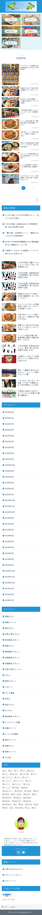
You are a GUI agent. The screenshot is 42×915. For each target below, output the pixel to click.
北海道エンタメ (8, 791)
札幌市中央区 (7, 797)
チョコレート (17, 784)
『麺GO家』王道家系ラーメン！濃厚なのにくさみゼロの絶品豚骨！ (22, 234)
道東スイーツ (10, 752)
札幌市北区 (18, 797)
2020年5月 (9, 471)
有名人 (8, 699)
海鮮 (22, 804)
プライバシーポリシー (14, 875)
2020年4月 (9, 477)
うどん (6, 774)
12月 (23, 770)
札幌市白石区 (17, 801)
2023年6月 (9, 430)
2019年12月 (10, 500)
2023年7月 (9, 424)
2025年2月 (9, 412)
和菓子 (37, 791)
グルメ (8, 675)
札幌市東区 (7, 801)
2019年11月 (10, 506)
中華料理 (16, 787)
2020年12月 (10, 465)
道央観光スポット (12, 716)
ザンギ (18, 777)
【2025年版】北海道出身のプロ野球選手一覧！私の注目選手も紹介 (22, 225)
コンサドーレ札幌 (12, 722)
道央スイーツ (10, 740)
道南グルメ (9, 616)
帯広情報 (27, 794)
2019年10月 (10, 512)
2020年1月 (9, 494)
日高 (35, 794)
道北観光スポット (12, 640)
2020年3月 (9, 483)
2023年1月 (9, 442)
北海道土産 (19, 791)
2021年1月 (9, 459)
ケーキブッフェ (8, 777)
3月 (5, 770)
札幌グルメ (9, 746)
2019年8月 (9, 524)
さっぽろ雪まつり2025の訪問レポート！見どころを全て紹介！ (22, 216)
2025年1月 (9, 418)
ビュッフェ (7, 787)
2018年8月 (9, 594)
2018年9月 (9, 589)
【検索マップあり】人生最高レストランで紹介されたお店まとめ (21, 252)
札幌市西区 (28, 801)
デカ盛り (27, 784)
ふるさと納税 (25, 774)
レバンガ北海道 (11, 734)
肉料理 (6, 808)
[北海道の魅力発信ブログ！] (21, 10)
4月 (11, 770)
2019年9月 (9, 518)
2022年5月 (9, 447)
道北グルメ (9, 628)
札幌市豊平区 (7, 804)
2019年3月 (9, 553)
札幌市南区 (28, 797)
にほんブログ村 (8, 899)
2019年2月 (9, 559)
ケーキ (34, 774)
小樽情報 (6, 794)
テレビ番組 (9, 693)
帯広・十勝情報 (17, 794)
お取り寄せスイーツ (13, 669)
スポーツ (8, 687)
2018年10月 (10, 583)
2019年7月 (9, 530)
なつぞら (8, 710)
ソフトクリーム (19, 781)
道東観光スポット (12, 658)
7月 (17, 770)
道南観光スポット (12, 652)
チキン (29, 781)
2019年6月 (9, 536)
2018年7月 (9, 600)
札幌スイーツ (10, 728)
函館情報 (25, 787)
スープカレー (7, 781)
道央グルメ (9, 705)
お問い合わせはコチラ (14, 869)
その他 (8, 757)
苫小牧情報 (20, 808)
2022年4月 (9, 453)
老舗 (37, 804)
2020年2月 (9, 489)
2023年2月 (9, 436)
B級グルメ (31, 770)
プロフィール (10, 881)
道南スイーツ (10, 622)
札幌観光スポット (12, 663)
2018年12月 (10, 571)
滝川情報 (29, 804)
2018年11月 (10, 577)
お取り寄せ (15, 774)
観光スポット (10, 681)
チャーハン (7, 784)
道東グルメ (9, 646)
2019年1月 (9, 565)
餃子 (34, 808)
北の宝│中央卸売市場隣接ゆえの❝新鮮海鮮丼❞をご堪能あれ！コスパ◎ (22, 243)
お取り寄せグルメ (12, 634)
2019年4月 (9, 547)
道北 (28, 808)
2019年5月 (9, 541)
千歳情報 (28, 791)
